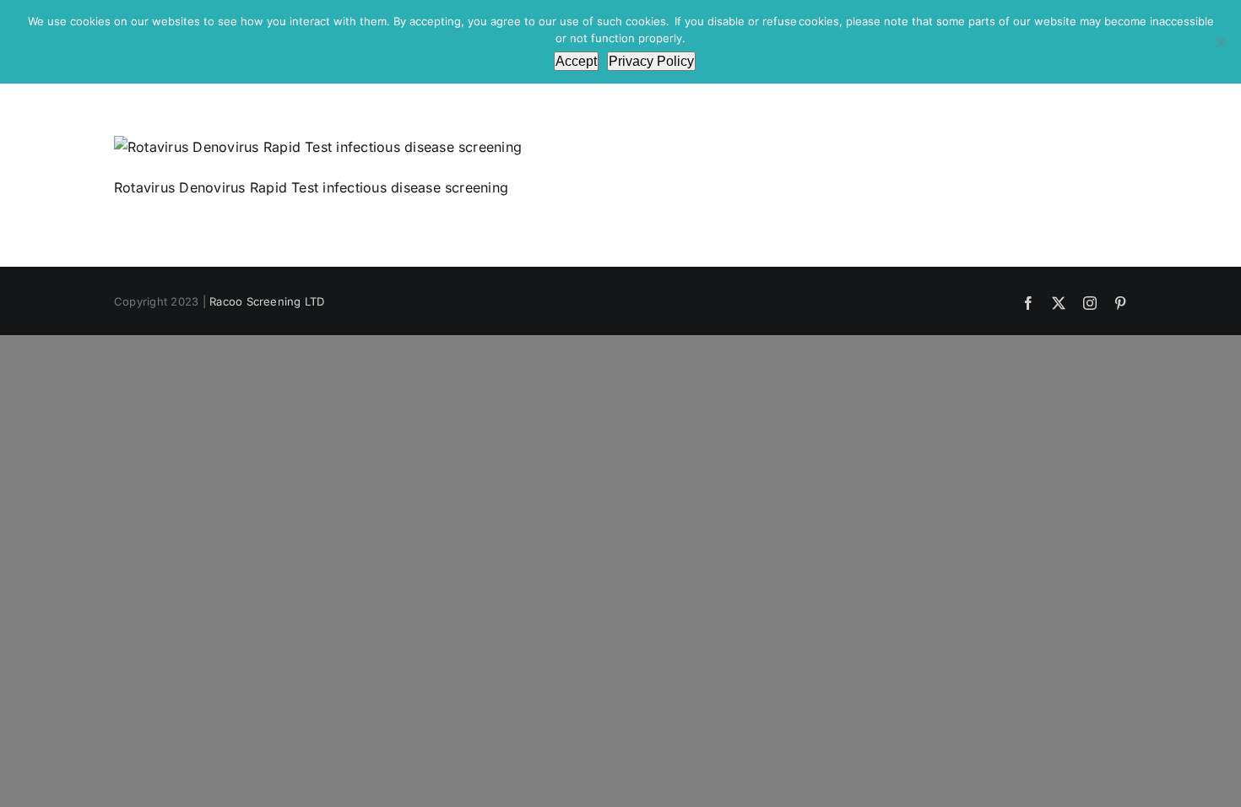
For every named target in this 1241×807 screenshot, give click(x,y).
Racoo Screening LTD (267, 301)
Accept (576, 61)
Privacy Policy (651, 61)
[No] (1219, 42)
